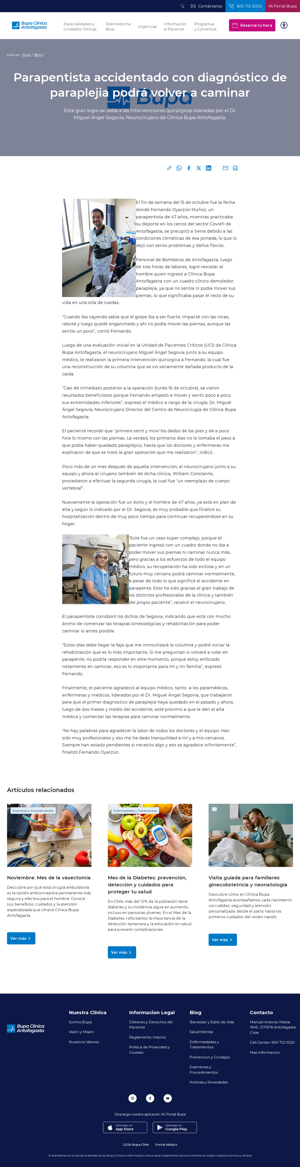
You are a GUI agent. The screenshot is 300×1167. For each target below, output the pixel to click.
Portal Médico (166, 1144)
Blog (38, 54)
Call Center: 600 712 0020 (272, 1042)
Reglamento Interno (147, 1037)
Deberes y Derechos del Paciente (151, 1025)
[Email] (225, 168)
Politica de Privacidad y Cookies (149, 1050)
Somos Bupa (80, 1022)
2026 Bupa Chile (136, 1144)
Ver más (18, 938)
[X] (198, 168)
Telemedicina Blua (118, 26)
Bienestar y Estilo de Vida (212, 1022)
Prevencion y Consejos (210, 1057)
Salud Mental (201, 1031)
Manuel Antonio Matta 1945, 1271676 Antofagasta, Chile (273, 1027)
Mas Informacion (265, 1052)
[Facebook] (188, 168)
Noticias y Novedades (209, 1082)
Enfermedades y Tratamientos (135, 810)
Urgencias (147, 26)
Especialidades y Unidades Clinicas (80, 26)
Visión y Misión (81, 1031)
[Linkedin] (208, 168)
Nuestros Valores (84, 1041)
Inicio (26, 54)
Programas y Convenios (205, 26)
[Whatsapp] (179, 168)
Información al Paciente (175, 26)
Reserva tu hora (256, 25)
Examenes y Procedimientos (33, 810)
